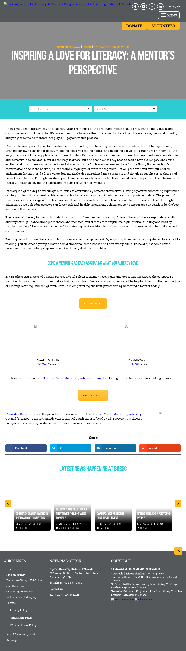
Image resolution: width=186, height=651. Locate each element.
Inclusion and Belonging (21, 597)
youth (125, 47)
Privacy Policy (18, 610)
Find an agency (15, 574)
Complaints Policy (21, 617)
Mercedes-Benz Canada (21, 414)
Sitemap (11, 640)
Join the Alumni (16, 586)
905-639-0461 (73, 582)
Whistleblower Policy (23, 625)
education (101, 47)
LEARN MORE (93, 303)
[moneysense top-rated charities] (123, 599)
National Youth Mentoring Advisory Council (73, 378)
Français (174, 6)
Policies (11, 602)
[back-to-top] (178, 551)
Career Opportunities (20, 591)
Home (10, 569)
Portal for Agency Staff (20, 634)
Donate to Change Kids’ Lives (24, 580)
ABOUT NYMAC (93, 395)
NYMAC (115, 47)
